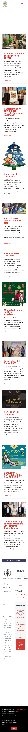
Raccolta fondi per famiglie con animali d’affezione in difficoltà (13, 111)
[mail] (23, 597)
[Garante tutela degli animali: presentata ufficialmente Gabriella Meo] (14, 509)
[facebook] (16, 594)
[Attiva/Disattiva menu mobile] (25, 3)
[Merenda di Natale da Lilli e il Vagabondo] (14, 294)
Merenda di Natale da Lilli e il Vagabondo (13, 312)
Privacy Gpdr (7, 587)
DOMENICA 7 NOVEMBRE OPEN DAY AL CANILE (13, 475)
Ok (14, 728)
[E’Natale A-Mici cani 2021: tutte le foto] (14, 208)
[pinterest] (17, 597)
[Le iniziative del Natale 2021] (14, 349)
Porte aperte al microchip (11, 413)
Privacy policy (7, 584)
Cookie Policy (7, 591)
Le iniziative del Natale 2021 (12, 362)
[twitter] (19, 594)
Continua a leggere (7, 80)
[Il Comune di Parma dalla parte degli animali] (14, 41)
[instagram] (24, 594)
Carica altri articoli (14, 560)
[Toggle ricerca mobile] (22, 3)
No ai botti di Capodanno (10, 175)
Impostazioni (22, 709)
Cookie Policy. (18, 710)
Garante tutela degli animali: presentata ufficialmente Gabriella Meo (14, 524)
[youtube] (21, 594)
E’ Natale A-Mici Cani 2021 (12, 254)
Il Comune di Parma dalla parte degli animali (14, 55)
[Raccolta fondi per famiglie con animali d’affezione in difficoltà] (14, 96)
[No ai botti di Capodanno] (14, 156)
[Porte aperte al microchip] (14, 399)
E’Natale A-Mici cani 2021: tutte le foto (13, 220)
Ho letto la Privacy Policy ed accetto (20, 644)
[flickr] (20, 597)
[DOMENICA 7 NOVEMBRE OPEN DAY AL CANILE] (14, 457)
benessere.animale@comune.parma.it (20, 578)
